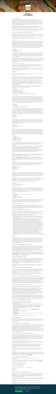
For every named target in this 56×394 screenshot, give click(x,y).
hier (20, 363)
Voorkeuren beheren (28, 388)
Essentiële (26, 391)
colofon (35, 1)
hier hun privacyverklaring (34, 309)
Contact (31, 1)
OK (18, 391)
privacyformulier (15, 254)
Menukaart (21, 1)
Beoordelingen (26, 1)
